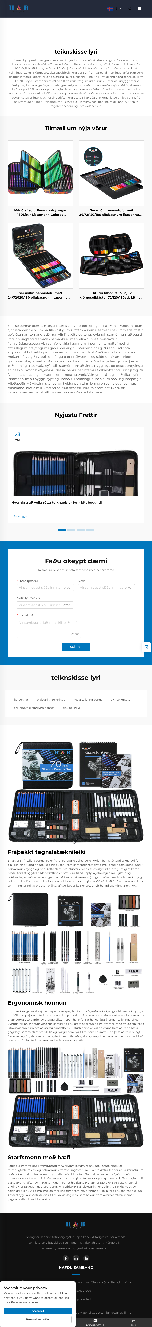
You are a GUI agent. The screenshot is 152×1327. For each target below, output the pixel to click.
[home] (19, 8)
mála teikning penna (88, 699)
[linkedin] (76, 1258)
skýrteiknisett (120, 699)
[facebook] (66, 1258)
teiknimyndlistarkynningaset (34, 708)
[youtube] (86, 1258)
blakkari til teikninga (51, 699)
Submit (76, 647)
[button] (62, 530)
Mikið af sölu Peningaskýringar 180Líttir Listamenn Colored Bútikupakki (40, 212)
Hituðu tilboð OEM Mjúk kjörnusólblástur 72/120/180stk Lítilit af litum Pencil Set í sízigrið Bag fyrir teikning (111, 295)
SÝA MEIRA (19, 517)
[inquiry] (146, 647)
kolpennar (21, 699)
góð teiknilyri (72, 708)
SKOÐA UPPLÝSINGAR (40, 173)
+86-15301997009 (79, 1290)
